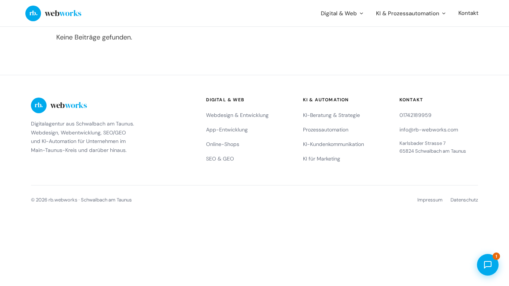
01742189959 (415, 115)
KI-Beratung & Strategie (331, 115)
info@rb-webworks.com (428, 129)
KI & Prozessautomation (407, 13)
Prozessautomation (325, 129)
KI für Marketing (321, 158)
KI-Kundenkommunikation (333, 144)
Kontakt (468, 13)
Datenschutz (464, 200)
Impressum (430, 200)
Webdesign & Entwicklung (237, 115)
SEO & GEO (220, 158)
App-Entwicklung (227, 129)
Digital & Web (339, 13)
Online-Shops (222, 144)
